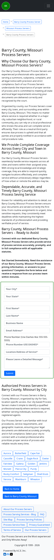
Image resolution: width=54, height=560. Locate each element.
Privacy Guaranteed (39, 524)
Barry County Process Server (27, 22)
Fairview (7, 463)
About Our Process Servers (17, 509)
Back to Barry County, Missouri (21, 496)
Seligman (28, 474)
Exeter (45, 458)
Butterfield (20, 453)
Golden (31, 463)
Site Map (8, 519)
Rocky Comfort (11, 474)
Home (5, 22)
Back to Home (12, 488)
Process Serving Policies (29, 519)
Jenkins (43, 463)
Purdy (33, 468)
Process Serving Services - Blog (19, 514)
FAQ (42, 514)
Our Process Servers (35, 530)
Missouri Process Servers (17, 28)
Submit (9, 373)
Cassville (7, 458)
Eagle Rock (32, 458)
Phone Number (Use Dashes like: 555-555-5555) (26, 338)
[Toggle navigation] (48, 6)
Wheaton (35, 479)
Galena (20, 463)
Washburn (20, 479)
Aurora (7, 453)
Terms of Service (12, 530)
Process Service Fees (14, 524)
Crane (19, 458)
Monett (7, 468)
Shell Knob (42, 474)
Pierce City (20, 468)
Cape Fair (35, 453)
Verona (7, 479)
